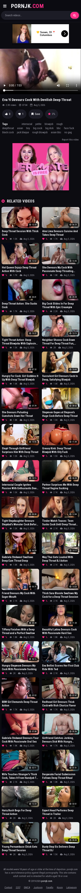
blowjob (49, 124)
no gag (68, 132)
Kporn (60, 887)
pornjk (27, 6)
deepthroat (8, 128)
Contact (8, 887)
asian (20, 128)
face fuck (69, 128)
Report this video (70, 139)
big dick (49, 128)
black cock (8, 132)
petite (38, 124)
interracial (27, 124)
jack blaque (23, 132)
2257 (18, 887)
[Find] (74, 15)
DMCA (27, 887)
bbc (59, 128)
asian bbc (56, 132)
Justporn (38, 887)
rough (60, 124)
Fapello (49, 887)
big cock (37, 128)
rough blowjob (40, 132)
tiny (28, 128)
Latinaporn (71, 887)
